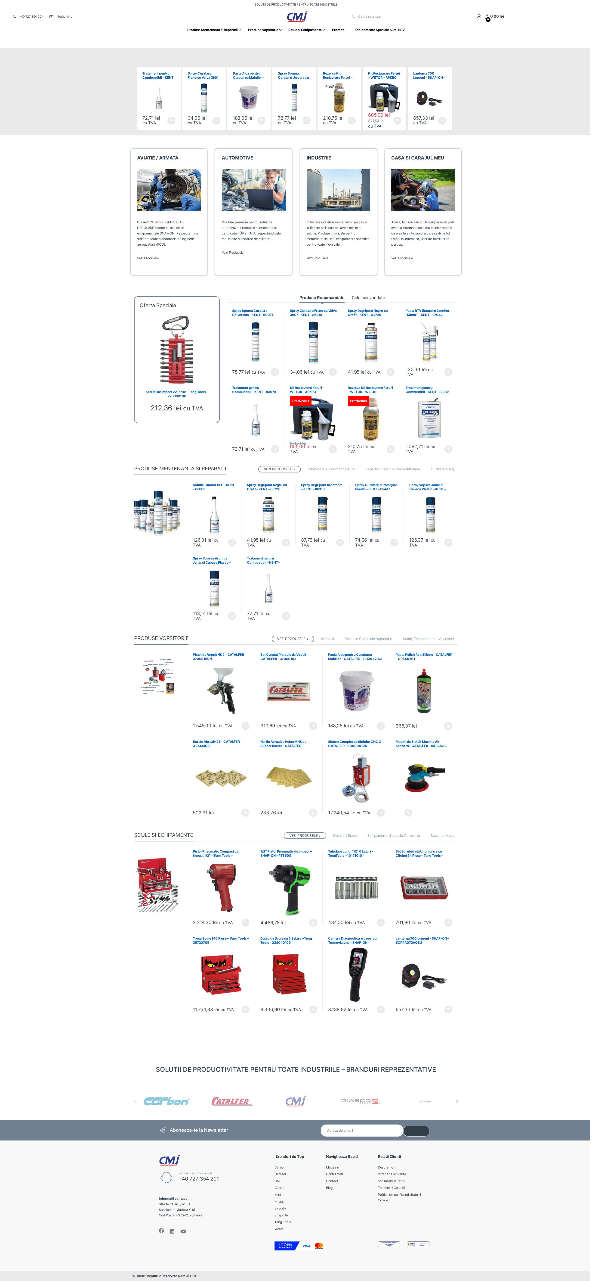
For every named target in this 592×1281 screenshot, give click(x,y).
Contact (332, 1181)
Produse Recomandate (322, 297)
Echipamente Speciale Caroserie (393, 835)
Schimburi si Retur (391, 1181)
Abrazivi (327, 639)
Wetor (278, 1229)
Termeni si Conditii (391, 1188)
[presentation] (457, 1101)
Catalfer (280, 1174)
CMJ (277, 1181)
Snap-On (281, 1215)
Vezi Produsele (148, 258)
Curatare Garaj (442, 469)
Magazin (332, 1167)
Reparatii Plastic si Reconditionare (392, 469)
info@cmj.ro (64, 16)
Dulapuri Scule (345, 835)
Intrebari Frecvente (392, 1174)
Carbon (279, 1167)
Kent (277, 1195)
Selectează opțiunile (444, 726)
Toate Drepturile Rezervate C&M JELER (166, 1276)
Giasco (279, 1188)
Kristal (279, 1201)
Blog (329, 1188)
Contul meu (334, 1174)
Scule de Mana (442, 835)
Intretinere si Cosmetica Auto (331, 469)
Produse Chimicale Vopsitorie (368, 639)
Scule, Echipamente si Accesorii (428, 639)
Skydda (280, 1208)
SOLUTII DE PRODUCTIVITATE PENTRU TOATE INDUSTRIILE (296, 4)
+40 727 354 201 (31, 16)
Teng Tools (282, 1222)
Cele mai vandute (368, 297)
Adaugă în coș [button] (169, 121)
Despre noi (386, 1167)
